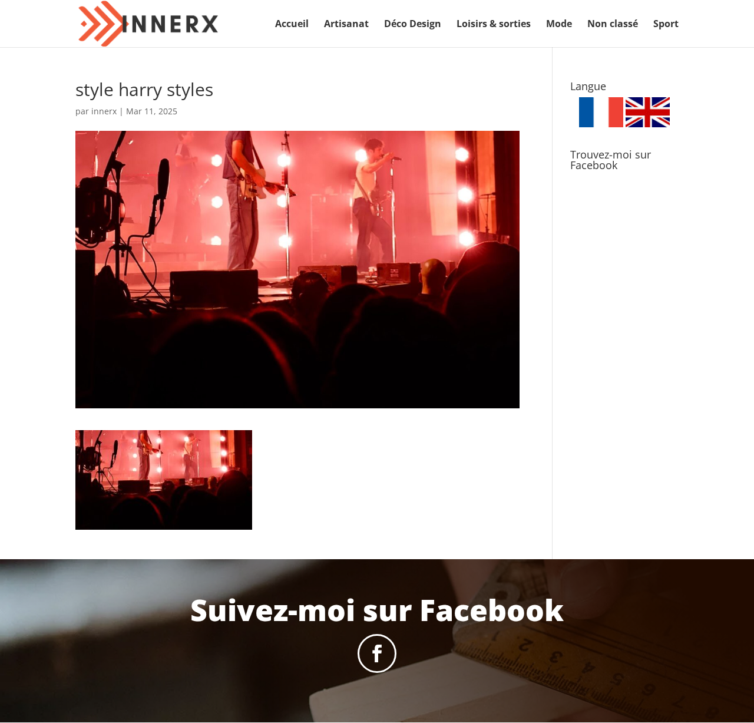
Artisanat (346, 24)
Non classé (612, 24)
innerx (104, 111)
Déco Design (412, 24)
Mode (559, 24)
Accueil (292, 24)
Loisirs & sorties (494, 24)
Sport (666, 24)
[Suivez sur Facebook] (377, 653)
